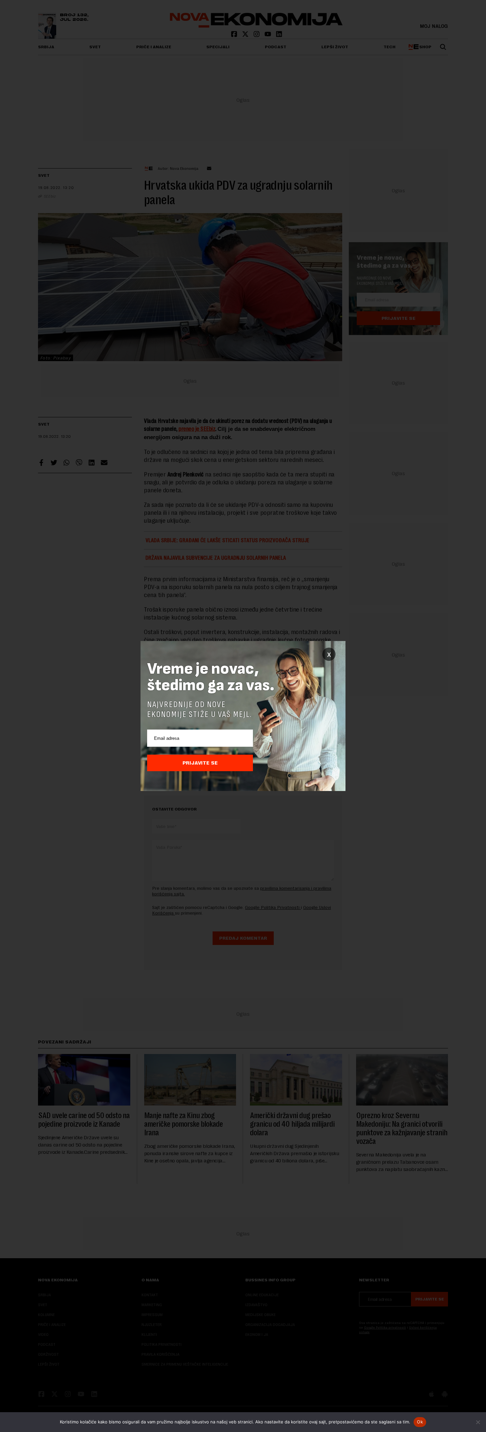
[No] (477, 1422)
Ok (420, 1421)
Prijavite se (200, 763)
